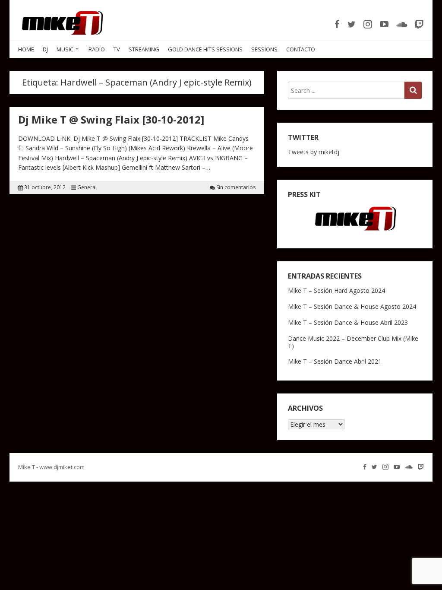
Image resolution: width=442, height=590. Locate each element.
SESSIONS (264, 49)
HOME (26, 49)
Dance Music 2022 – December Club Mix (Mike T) (353, 342)
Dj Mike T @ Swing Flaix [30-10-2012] (111, 119)
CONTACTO (300, 49)
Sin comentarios (236, 187)
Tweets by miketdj (313, 152)
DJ (45, 49)
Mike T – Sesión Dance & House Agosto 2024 (352, 306)
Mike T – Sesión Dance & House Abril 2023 (348, 322)
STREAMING (144, 49)
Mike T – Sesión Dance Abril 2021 (335, 361)
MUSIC (65, 49)
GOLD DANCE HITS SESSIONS (205, 49)
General (87, 187)
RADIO (96, 49)
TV (117, 49)
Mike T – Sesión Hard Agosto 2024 (336, 290)
